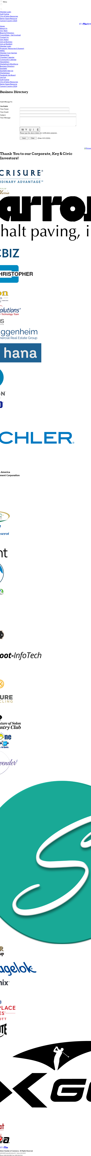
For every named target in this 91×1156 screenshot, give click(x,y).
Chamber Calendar (7, 57)
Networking (4, 55)
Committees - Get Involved (10, 35)
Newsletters (4, 62)
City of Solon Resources (9, 16)
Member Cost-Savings (8, 53)
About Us (3, 28)
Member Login (5, 12)
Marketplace (5, 73)
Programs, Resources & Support (12, 48)
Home (2, 26)
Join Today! (4, 39)
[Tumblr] (88, 24)
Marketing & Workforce (9, 64)
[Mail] (90, 24)
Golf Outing (4, 14)
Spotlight (3, 68)
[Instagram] (84, 24)
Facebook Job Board (8, 75)
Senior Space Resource (8, 18)
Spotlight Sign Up (6, 71)
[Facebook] (80, 24)
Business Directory (7, 66)
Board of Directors (7, 33)
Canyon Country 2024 (8, 21)
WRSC (2, 51)
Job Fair (3, 77)
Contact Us (4, 37)
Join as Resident (6, 44)
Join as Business (6, 42)
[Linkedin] (86, 24)
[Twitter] (82, 24)
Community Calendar (8, 59)
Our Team (3, 30)
